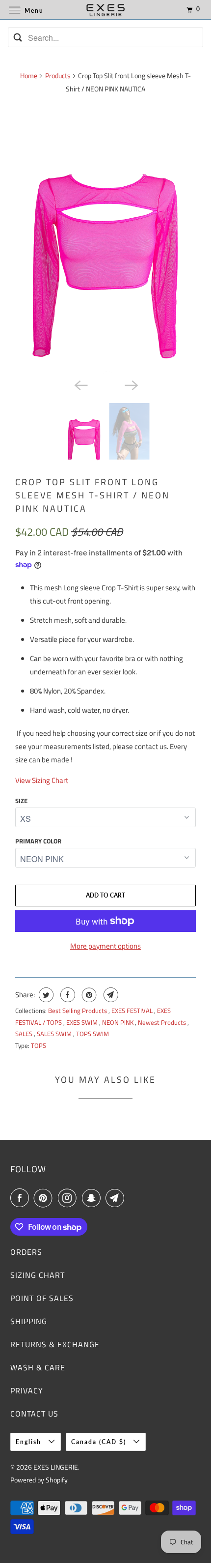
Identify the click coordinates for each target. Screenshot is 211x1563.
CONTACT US (34, 1413)
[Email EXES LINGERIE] (117, 1197)
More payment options (105, 946)
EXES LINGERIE (55, 1467)
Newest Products (162, 1022)
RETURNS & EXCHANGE (55, 1344)
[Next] (131, 384)
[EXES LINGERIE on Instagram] (69, 1197)
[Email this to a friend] (109, 994)
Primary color (38, 841)
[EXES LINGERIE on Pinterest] (45, 1197)
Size (21, 801)
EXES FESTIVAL (132, 1010)
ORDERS (26, 1252)
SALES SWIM (55, 1034)
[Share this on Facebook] (66, 994)
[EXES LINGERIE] (105, 9)
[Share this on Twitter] (44, 994)
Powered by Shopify (39, 1480)
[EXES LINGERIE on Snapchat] (93, 1197)
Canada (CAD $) (100, 1442)
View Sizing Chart (41, 780)
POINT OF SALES (42, 1298)
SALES (24, 1034)
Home (28, 75)
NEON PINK (118, 1022)
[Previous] (80, 384)
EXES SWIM (82, 1022)
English (30, 1442)
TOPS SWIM (92, 1034)
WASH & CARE (37, 1367)
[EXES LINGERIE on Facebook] (21, 1197)
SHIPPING (28, 1321)
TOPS (38, 1045)
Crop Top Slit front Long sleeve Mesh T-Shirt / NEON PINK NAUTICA (92, 495)
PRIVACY (26, 1390)
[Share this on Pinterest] (88, 994)
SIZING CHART (37, 1275)
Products (58, 75)
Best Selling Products (78, 1010)
